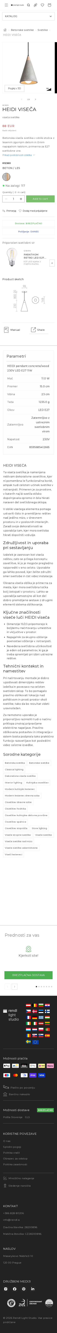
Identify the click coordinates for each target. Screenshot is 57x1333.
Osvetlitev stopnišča (16, 828)
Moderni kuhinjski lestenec (20, 789)
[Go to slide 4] (44, 986)
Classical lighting (14, 769)
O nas (6, 1141)
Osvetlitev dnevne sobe (18, 802)
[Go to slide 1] (36, 986)
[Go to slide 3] (41, 986)
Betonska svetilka (15, 763)
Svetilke (43, 29)
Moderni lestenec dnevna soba (22, 795)
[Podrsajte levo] (21, 99)
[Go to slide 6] (49, 986)
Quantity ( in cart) (13, 192)
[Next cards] (14, 986)
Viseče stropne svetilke (18, 835)
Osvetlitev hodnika (15, 808)
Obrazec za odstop (15, 1158)
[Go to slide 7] (51, 986)
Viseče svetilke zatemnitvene (21, 848)
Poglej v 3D (14, 88)
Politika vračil (11, 1152)
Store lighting (39, 828)
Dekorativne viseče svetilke (20, 776)
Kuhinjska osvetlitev (37, 782)
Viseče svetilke (43, 835)
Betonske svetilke (22, 29)
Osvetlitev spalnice (15, 821)
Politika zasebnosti (15, 1164)
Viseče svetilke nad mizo (18, 841)
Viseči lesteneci (13, 854)
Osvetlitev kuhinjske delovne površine (26, 815)
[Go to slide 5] (46, 986)
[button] (6, 5)
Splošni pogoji (12, 1146)
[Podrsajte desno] (35, 99)
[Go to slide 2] (39, 986)
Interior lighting (13, 782)
